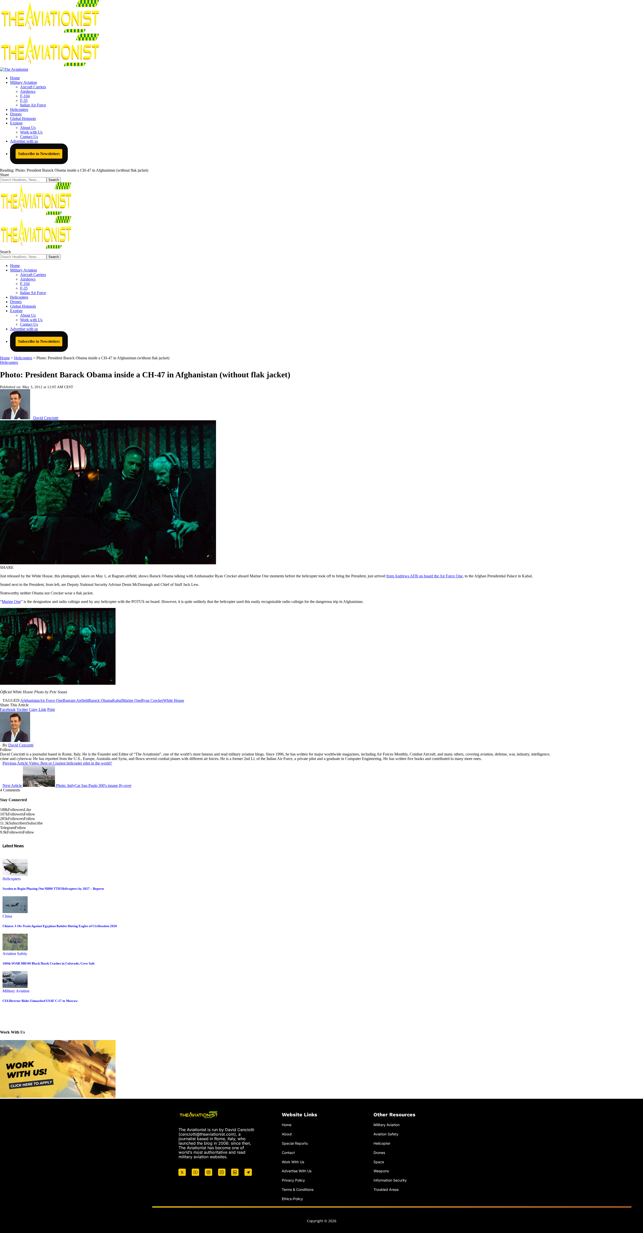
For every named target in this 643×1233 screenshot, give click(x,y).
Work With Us (293, 1162)
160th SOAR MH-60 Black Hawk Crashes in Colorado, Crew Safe (49, 963)
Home (286, 1125)
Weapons (381, 1171)
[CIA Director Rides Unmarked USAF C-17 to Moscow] (15, 986)
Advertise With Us (296, 1171)
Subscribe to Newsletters (39, 154)
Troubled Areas (386, 1189)
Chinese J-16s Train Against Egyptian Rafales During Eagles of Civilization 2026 (60, 926)
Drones (379, 1152)
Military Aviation (16, 991)
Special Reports (295, 1143)
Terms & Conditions (297, 1189)
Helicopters (9, 362)
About (287, 1134)
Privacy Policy (293, 1180)
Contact (288, 1152)
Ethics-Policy (292, 1199)
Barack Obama (100, 700)
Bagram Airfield (75, 700)
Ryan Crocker (152, 700)
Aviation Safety (15, 953)
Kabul (117, 700)
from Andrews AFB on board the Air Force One (424, 576)
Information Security (390, 1180)
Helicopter (381, 1143)
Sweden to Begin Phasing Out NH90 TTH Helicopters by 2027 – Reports (53, 888)
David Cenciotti (45, 418)
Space (378, 1162)
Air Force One (51, 700)
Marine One (11, 601)
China (7, 916)
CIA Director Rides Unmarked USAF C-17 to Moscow (40, 1001)
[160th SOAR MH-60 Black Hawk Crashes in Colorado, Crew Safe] (15, 949)
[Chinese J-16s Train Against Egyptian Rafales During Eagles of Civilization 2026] (15, 912)
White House (173, 700)
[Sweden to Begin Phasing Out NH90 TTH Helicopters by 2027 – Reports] (15, 874)
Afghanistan (30, 700)
